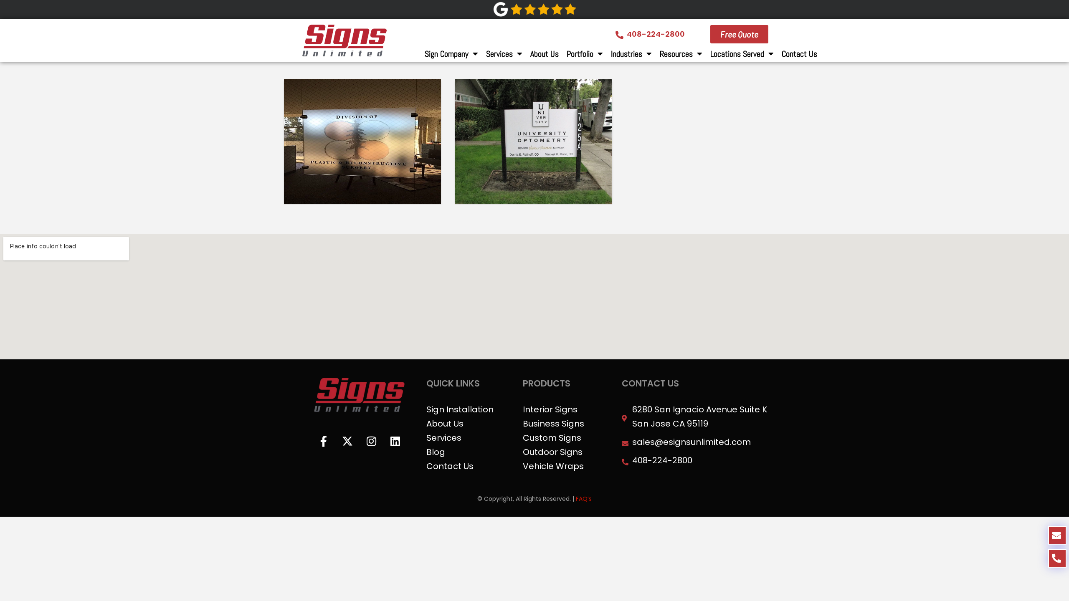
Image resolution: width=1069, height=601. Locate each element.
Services (499, 54)
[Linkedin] (395, 441)
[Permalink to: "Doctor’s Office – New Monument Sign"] (533, 141)
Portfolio (580, 54)
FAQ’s (584, 499)
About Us (544, 54)
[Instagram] (371, 441)
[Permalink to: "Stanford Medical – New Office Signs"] (362, 141)
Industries (626, 54)
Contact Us (799, 54)
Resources (676, 54)
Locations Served (737, 54)
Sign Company (447, 54)
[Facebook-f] (323, 441)
